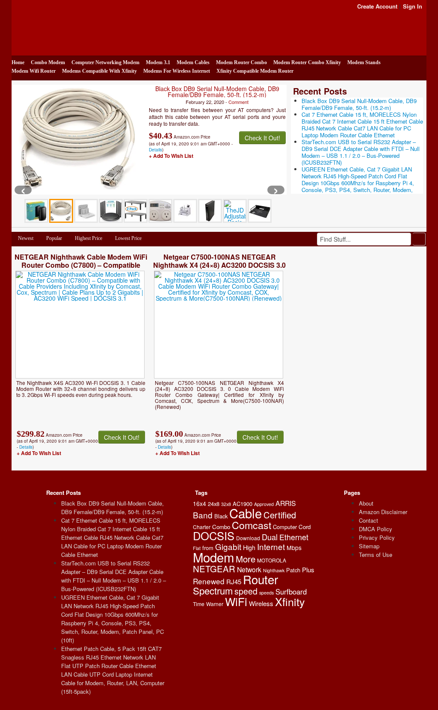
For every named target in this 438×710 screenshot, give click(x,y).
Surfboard (291, 591)
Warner (214, 603)
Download (248, 537)
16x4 (199, 503)
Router (260, 579)
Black (221, 516)
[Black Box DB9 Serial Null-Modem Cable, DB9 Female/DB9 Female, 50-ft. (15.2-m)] (78, 139)
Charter (201, 526)
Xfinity (290, 601)
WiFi (236, 601)
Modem (213, 557)
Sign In (412, 6)
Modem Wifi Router (34, 71)
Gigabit (228, 546)
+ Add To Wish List (171, 155)
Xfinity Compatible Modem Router (254, 71)
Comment (238, 101)
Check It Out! (262, 137)
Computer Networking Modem (105, 62)
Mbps (294, 547)
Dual (270, 536)
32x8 (226, 504)
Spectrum (213, 590)
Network (249, 569)
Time (198, 603)
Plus (308, 569)
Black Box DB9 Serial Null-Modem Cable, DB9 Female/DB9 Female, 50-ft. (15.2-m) (217, 91)
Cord (305, 527)
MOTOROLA (271, 560)
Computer (285, 527)
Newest (25, 238)
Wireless (261, 603)
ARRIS (285, 503)
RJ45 (233, 581)
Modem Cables (193, 62)
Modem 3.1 (158, 62)
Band (203, 515)
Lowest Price (128, 238)
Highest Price (88, 238)
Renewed (209, 581)
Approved (264, 504)
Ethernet (293, 536)
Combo (221, 527)
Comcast (251, 525)
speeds (266, 592)
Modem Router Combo (241, 62)
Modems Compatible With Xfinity (99, 71)
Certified (279, 515)
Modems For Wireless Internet (176, 71)
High (249, 547)
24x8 (213, 504)
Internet (271, 546)
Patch (293, 570)
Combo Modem (48, 62)
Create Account (377, 6)
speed (245, 591)
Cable (245, 513)
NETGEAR (214, 568)
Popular (54, 238)
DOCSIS (213, 535)
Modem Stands (364, 62)
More (245, 558)
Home (18, 62)
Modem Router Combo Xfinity (307, 62)
